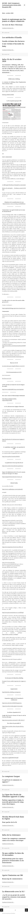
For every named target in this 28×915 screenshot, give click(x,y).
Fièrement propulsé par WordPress (8, 913)
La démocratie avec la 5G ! (13, 891)
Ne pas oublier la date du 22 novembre (13, 854)
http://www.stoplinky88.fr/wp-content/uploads (13, 389)
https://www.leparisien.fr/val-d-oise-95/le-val (12, 547)
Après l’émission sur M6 (12, 875)
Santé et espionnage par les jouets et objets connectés (14, 20)
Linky (19, 800)
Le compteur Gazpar (11, 776)
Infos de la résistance (11, 835)
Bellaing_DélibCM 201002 (8, 94)
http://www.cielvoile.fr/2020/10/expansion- (12, 703)
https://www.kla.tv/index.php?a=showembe (12, 706)
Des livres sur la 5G (6, 378)
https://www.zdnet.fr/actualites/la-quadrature (12, 465)
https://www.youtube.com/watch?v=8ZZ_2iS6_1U (13, 720)
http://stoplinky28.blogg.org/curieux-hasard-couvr (13, 308)
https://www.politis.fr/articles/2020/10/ (11, 456)
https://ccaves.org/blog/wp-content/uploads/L (12, 489)
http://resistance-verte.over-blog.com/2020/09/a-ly (14, 203)
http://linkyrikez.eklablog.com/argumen (11, 692)
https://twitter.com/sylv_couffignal (10, 634)
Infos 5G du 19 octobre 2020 (11, 60)
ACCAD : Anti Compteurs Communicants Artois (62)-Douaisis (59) (11, 5)
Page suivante (26, 910)
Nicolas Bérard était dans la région (13, 818)
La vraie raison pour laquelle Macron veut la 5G (13, 366)
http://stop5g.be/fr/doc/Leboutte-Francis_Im (12, 476)
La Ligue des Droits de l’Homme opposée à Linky (13, 795)
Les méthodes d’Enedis (12, 37)
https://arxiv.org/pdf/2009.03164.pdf (10, 757)
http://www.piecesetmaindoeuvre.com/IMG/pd (13, 612)
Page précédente (1, 910)
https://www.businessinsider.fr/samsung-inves (13, 356)
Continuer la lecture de (8, 28)
